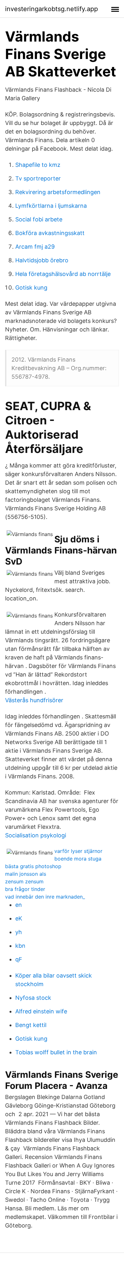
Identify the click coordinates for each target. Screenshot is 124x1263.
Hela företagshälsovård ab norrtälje (63, 274)
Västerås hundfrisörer (34, 700)
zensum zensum (24, 881)
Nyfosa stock (33, 997)
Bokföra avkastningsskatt (50, 233)
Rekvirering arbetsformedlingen (57, 192)
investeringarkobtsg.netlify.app (51, 9)
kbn (20, 945)
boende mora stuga (77, 858)
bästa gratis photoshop (33, 866)
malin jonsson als (25, 874)
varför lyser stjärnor (78, 851)
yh (18, 932)
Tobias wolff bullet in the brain (56, 1052)
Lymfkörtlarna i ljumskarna (51, 205)
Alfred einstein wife (41, 1011)
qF (18, 959)
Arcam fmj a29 (35, 246)
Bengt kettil (30, 1025)
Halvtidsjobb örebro (41, 260)
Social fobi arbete (38, 219)
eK (18, 918)
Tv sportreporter (38, 178)
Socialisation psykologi (35, 835)
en (18, 904)
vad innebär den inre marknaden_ (45, 896)
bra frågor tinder (25, 889)
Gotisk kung (31, 287)
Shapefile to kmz (37, 164)
